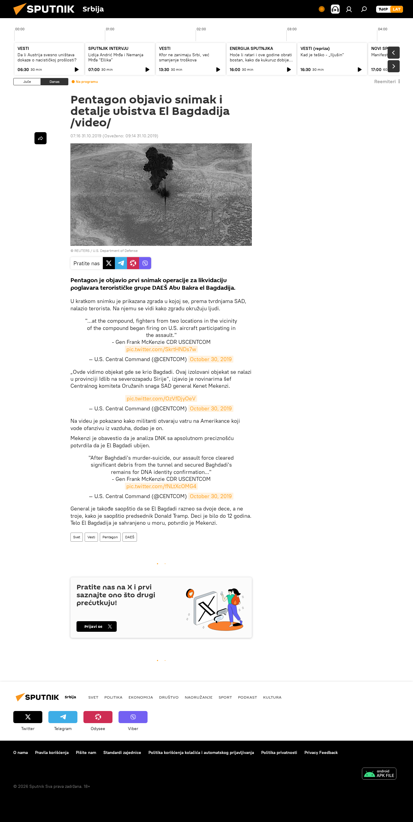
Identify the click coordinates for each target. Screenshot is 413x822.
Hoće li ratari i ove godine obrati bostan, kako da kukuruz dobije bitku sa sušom (261, 60)
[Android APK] (379, 774)
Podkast (247, 697)
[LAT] (396, 9)
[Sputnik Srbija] (46, 16)
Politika (113, 697)
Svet (76, 537)
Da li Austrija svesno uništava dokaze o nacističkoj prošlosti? (47, 57)
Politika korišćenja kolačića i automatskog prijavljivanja (201, 752)
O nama (20, 752)
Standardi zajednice (122, 752)
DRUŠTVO (169, 697)
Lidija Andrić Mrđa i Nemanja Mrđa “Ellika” (115, 57)
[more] (40, 138)
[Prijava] (349, 9)
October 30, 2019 (211, 359)
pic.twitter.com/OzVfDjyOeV (161, 398)
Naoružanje (199, 697)
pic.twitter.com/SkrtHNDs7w (161, 349)
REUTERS (81, 250)
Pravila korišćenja (52, 752)
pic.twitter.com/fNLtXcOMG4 (161, 486)
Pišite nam (86, 752)
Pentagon (110, 537)
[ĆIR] (383, 9)
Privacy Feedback (321, 752)
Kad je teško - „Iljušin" (322, 54)
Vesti (91, 537)
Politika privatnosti (279, 752)
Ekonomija (140, 697)
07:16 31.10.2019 (85, 136)
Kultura (272, 697)
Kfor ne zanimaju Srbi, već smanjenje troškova (184, 57)
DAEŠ (129, 537)
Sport (225, 697)
